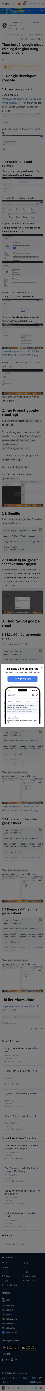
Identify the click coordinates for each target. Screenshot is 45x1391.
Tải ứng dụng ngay (23, 678)
